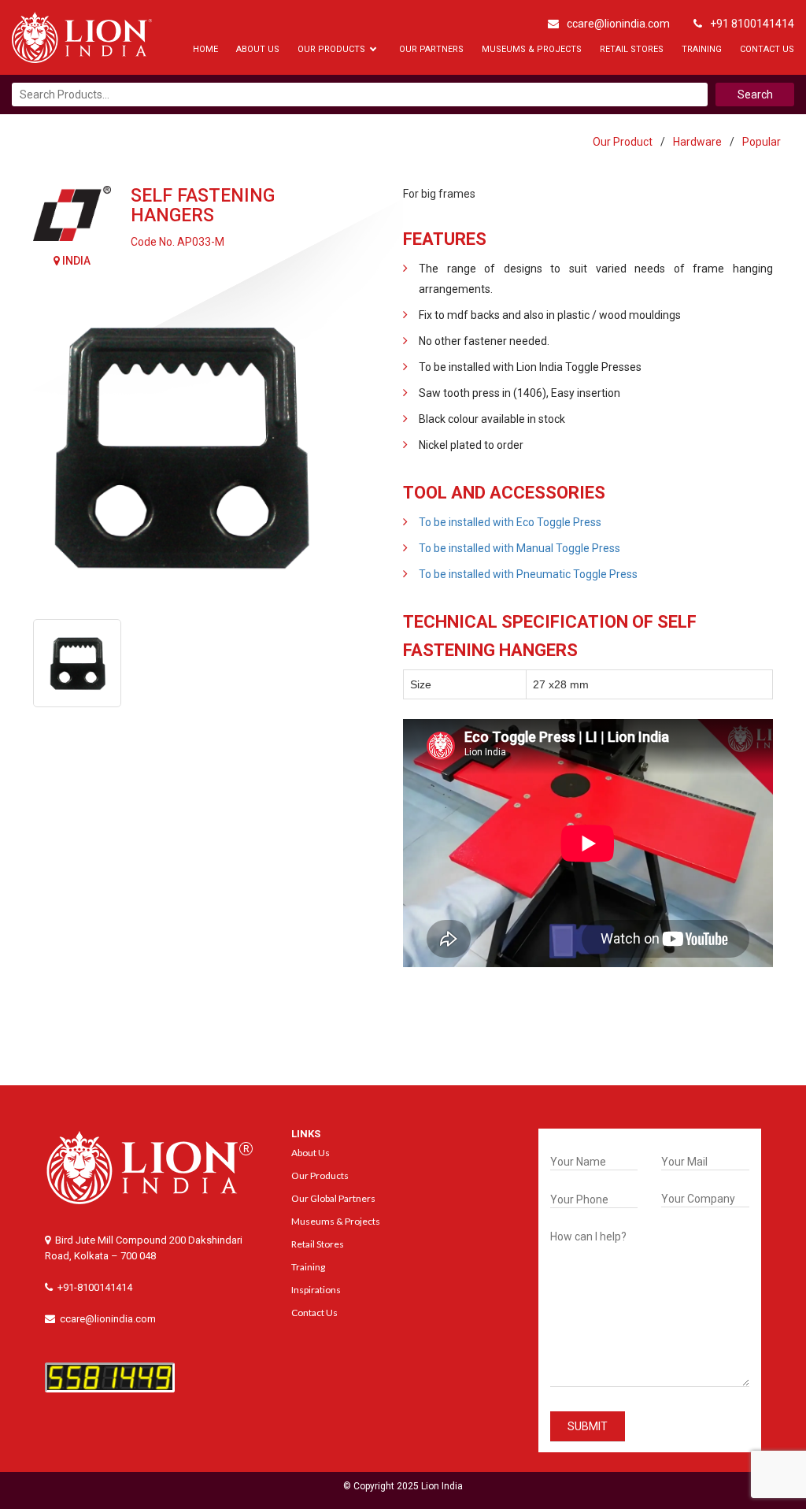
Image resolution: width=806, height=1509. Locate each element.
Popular (761, 141)
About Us (257, 49)
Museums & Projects (532, 49)
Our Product (623, 141)
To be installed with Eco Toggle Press (510, 522)
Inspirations (316, 1290)
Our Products (331, 49)
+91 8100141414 (752, 23)
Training (702, 49)
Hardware (697, 141)
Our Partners (431, 49)
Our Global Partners (333, 1198)
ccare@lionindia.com (618, 23)
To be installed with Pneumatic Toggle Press (528, 574)
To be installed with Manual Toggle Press (519, 548)
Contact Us (767, 49)
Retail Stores (632, 49)
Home (205, 49)
